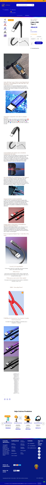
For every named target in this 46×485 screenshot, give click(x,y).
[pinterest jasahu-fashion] (6, 0)
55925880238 (31, 443)
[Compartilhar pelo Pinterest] (10, 399)
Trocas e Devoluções (13, 444)
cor (31, 36)
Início (31, 19)
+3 (9, 421)
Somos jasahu (14, 453)
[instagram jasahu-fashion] (2, 0)
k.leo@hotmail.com (32, 447)
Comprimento (39, 36)
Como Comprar (14, 455)
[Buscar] (32, 5)
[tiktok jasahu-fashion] (5, 0)
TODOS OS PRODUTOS (23, 0)
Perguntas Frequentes (13, 451)
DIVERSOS (27, 15)
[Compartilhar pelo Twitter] (7, 399)
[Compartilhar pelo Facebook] (5, 399)
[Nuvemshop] (39, 478)
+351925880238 (32, 445)
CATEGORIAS (19, 15)
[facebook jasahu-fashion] (3, 0)
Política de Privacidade (13, 447)
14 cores (38, 421)
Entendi (39, 483)
